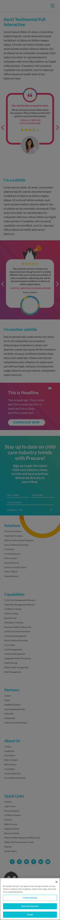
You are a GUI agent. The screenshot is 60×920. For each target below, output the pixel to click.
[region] (30, 899)
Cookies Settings (30, 898)
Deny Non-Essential (30, 906)
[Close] (56, 882)
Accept (30, 914)
